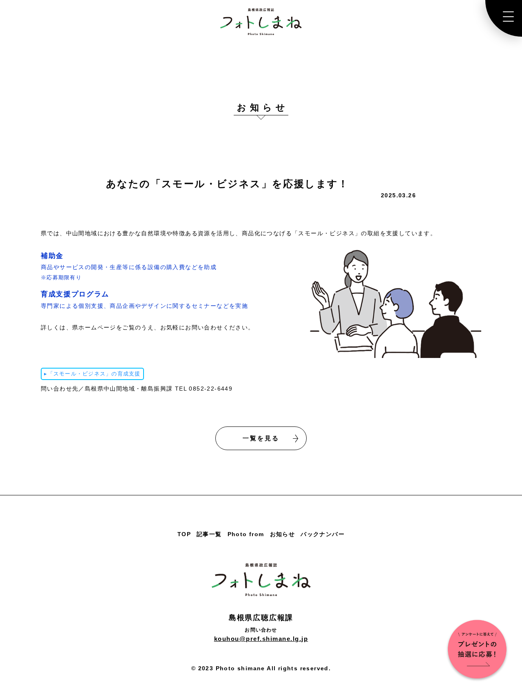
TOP (184, 534)
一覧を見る (261, 438)
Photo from (246, 534)
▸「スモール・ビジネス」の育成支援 (92, 374)
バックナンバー (323, 534)
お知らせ (282, 534)
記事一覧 (209, 534)
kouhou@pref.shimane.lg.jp (261, 638)
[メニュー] (503, 18)
